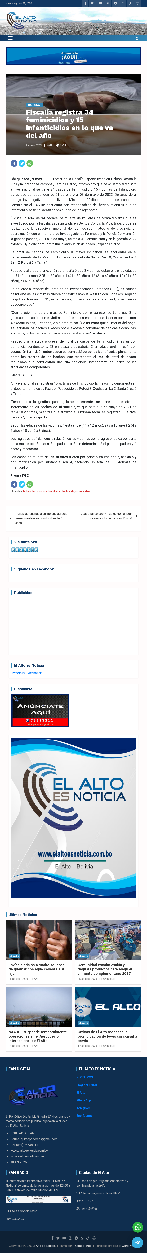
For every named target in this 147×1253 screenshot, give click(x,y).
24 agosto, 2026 (18, 1045)
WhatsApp (83, 1100)
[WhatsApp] (29, 163)
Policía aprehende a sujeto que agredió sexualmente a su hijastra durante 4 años (41, 518)
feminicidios (39, 491)
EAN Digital (108, 978)
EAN (49, 145)
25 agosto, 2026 (18, 978)
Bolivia (27, 491)
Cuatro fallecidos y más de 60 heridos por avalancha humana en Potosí (106, 516)
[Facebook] (14, 163)
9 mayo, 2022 (34, 145)
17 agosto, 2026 (87, 1045)
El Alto (14, 956)
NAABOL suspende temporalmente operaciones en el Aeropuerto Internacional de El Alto (38, 1036)
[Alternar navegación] (10, 38)
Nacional (34, 104)
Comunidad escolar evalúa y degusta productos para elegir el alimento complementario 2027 (105, 969)
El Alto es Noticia (44, 1246)
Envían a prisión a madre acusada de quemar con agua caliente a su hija (37, 969)
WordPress (129, 1246)
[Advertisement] (73, 625)
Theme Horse (82, 1246)
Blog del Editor (86, 1085)
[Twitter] (22, 163)
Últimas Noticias (22, 914)
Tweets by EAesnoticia (26, 673)
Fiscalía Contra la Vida (61, 491)
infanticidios (82, 491)
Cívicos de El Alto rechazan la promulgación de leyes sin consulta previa (107, 1036)
